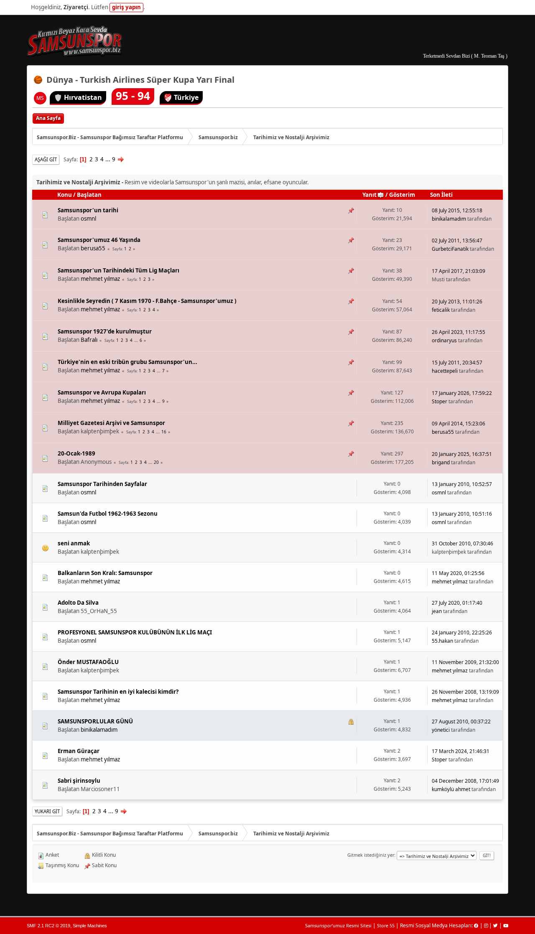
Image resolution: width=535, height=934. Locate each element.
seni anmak (74, 543)
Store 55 (386, 925)
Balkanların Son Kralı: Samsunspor (105, 573)
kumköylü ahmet (451, 789)
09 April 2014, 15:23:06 (458, 423)
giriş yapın (126, 7)
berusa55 (93, 248)
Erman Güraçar (78, 751)
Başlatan (89, 195)
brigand (441, 462)
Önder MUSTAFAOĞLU (88, 662)
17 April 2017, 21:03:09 (458, 271)
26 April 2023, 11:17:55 (458, 332)
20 (156, 462)
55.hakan (442, 640)
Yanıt (369, 195)
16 (163, 432)
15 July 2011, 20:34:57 (457, 362)
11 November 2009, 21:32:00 (465, 662)
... (108, 159)
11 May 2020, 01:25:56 (458, 573)
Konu (64, 195)
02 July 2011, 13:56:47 (457, 240)
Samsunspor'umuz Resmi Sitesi (338, 925)
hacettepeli (445, 370)
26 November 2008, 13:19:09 (465, 691)
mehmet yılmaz (100, 278)
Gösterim (402, 195)
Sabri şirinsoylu (79, 780)
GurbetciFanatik (450, 248)
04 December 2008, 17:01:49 (465, 780)
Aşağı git (46, 159)
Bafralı (89, 340)
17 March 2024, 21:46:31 (460, 751)
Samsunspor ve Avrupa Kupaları (102, 392)
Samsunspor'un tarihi (88, 210)
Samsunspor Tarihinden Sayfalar (102, 484)
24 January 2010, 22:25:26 (462, 632)
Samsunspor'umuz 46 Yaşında (99, 240)
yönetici (441, 729)
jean (437, 611)
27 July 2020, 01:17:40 (457, 602)
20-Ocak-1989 (76, 453)
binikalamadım (449, 218)
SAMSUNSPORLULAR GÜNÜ (95, 721)
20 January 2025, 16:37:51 (462, 454)
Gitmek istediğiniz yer (370, 855)
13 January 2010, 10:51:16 (462, 513)
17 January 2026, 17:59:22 (462, 393)
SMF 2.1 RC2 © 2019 (48, 925)
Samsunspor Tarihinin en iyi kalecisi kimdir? (118, 691)
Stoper (439, 401)
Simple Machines (90, 925)
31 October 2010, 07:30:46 (462, 543)
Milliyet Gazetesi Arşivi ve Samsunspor (111, 423)
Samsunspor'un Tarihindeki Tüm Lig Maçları (118, 270)
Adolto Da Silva (78, 602)
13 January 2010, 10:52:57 (462, 484)
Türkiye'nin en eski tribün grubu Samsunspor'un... (127, 362)
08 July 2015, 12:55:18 (457, 210)
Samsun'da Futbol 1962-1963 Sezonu (108, 513)
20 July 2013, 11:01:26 (457, 301)
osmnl (88, 218)
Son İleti (441, 195)
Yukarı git (47, 811)
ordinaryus (444, 340)
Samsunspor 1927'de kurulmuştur (105, 331)
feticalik (441, 309)
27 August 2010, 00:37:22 (461, 721)
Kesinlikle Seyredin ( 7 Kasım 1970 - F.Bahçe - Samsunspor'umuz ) (147, 301)
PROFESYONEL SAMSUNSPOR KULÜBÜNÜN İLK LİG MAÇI (135, 632)
